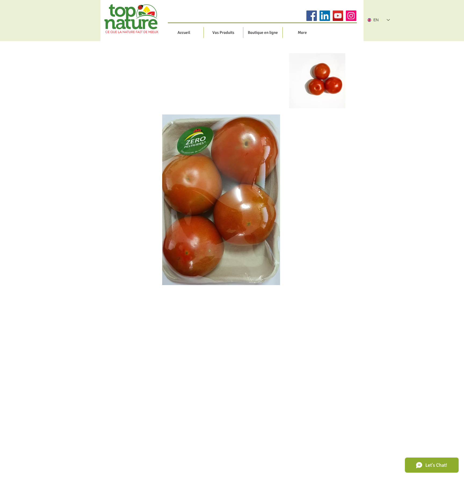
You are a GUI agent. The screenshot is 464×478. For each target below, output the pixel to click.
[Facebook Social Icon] (311, 15)
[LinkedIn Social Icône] (325, 15)
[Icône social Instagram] (351, 15)
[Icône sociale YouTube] (338, 15)
